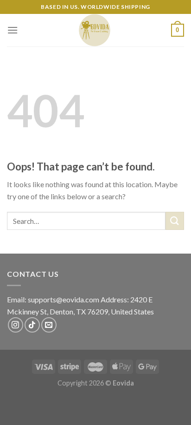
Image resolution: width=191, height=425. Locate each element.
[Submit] (175, 221)
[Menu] (12, 30)
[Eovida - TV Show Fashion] (94, 30)
